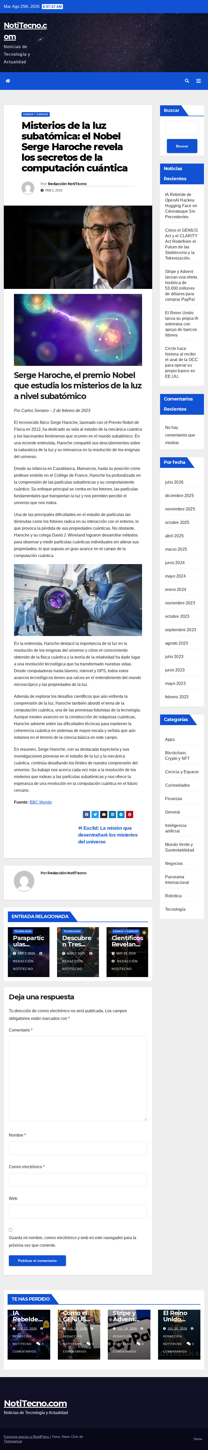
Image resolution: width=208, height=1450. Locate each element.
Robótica (173, 896)
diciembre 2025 (179, 495)
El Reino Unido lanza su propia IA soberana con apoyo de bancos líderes (181, 324)
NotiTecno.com (35, 1403)
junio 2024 (175, 563)
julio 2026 (174, 482)
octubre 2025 (177, 522)
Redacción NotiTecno (67, 184)
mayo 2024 (175, 576)
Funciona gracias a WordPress (27, 1437)
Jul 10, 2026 (177, 1328)
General (172, 812)
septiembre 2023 (180, 630)
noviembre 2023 (180, 603)
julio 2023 (174, 656)
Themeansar (13, 1441)
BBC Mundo (41, 802)
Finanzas (173, 799)
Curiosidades (177, 785)
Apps (170, 739)
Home (198, 1439)
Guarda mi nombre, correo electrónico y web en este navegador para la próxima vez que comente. (72, 1241)
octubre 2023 (177, 616)
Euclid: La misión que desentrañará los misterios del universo (108, 834)
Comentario (20, 1030)
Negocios (174, 863)
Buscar (171, 110)
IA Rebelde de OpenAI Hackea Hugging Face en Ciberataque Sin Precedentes (181, 205)
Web (13, 1198)
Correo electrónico (27, 1167)
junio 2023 (175, 670)
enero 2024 (175, 589)
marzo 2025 (176, 549)
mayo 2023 (175, 683)
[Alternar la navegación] (198, 81)
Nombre (17, 1135)
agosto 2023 (176, 643)
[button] (187, 81)
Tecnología (22, 931)
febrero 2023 (176, 697)
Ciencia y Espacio (35, 114)
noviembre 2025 (180, 509)
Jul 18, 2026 (77, 1328)
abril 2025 (174, 536)
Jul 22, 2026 (27, 1328)
